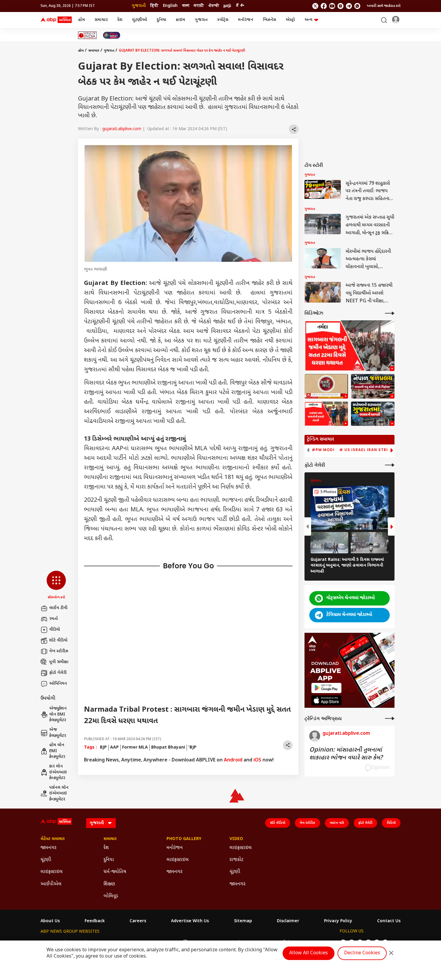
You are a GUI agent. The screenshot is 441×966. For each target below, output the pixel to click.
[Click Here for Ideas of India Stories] (87, 35)
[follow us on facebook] (323, 6)
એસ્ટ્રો (290, 20)
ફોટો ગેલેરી (58, 673)
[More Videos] (389, 313)
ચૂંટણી (45, 860)
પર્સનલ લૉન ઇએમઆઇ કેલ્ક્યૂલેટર (58, 793)
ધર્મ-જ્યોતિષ (115, 872)
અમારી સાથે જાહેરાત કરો (383, 6)
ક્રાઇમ (180, 20)
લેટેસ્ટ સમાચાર (52, 839)
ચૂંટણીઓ (139, 20)
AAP (114, 747)
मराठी (199, 6)
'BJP (192, 747)
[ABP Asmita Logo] (56, 20)
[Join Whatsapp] (357, 6)
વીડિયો (54, 630)
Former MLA (135, 747)
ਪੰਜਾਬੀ (213, 6)
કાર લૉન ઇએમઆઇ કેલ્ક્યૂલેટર (58, 772)
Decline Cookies (362, 953)
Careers (138, 921)
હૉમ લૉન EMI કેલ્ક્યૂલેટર (57, 751)
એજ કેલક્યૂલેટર (57, 733)
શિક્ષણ (109, 884)
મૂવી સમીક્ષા (58, 662)
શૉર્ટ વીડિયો (58, 640)
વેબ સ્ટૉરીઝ (58, 651)
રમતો (53, 619)
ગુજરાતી (139, 6)
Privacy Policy (338, 921)
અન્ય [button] (308, 20)
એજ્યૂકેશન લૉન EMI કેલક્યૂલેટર (58, 714)
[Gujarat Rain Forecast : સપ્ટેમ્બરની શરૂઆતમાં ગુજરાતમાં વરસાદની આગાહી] (372, 414)
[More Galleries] (389, 465)
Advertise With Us (190, 921)
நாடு (227, 6)
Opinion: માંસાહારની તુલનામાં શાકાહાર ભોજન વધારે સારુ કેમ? (345, 754)
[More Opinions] (389, 718)
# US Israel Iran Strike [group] (366, 449)
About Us (50, 921)
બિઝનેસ (269, 20)
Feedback (95, 921)
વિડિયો (391, 823)
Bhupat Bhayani (168, 747)
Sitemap (243, 921)
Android (233, 760)
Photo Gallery (183, 839)
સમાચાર (101, 20)
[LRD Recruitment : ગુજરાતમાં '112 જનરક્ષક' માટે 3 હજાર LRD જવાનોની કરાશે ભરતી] (326, 414)
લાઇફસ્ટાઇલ (51, 872)
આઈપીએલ (51, 884)
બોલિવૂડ (111, 896)
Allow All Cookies (308, 953)
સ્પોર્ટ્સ (222, 20)
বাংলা (185, 6)
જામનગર (48, 848)
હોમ (81, 20)
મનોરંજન (245, 20)
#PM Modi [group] (323, 449)
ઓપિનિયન (58, 683)
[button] (56, 585)
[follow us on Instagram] (340, 6)
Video (236, 839)
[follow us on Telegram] (348, 6)
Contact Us (388, 921)
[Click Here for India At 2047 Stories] (112, 35)
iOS (257, 760)
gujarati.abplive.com (121, 129)
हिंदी (154, 6)
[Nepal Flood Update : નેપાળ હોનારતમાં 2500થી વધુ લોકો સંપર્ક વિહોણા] (372, 386)
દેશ (119, 20)
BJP (103, 747)
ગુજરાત (201, 20)
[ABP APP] (326, 688)
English (170, 6)
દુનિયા (161, 20)
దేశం (240, 6)
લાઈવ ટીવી (58, 608)
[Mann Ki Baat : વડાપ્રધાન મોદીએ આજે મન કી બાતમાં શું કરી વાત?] (326, 386)
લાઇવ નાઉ (337, 823)
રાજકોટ (236, 860)
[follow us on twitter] (315, 6)
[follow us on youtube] (332, 6)
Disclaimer (288, 921)
